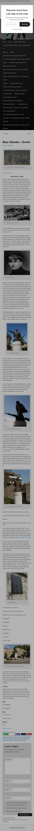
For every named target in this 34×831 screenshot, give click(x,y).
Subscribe (25, 24)
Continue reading (17, 29)
